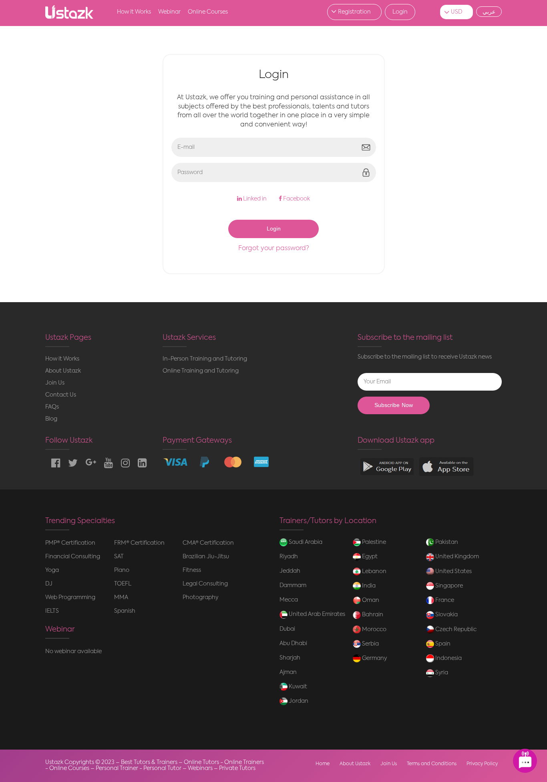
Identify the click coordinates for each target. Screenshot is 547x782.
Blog (51, 419)
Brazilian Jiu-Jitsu (206, 556)
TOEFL (122, 584)
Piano (121, 570)
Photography (200, 597)
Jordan (298, 701)
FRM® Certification (139, 543)
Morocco (373, 629)
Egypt (369, 556)
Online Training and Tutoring (201, 371)
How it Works (134, 12)
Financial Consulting (72, 556)
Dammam (293, 585)
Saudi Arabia (305, 542)
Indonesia (448, 658)
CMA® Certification (208, 543)
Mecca (289, 600)
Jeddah (290, 571)
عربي (489, 11)
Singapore (448, 586)
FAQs (52, 407)
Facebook (296, 199)
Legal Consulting (205, 584)
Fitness (192, 570)
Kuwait (297, 687)
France (444, 600)
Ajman (288, 672)
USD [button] (456, 12)
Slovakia (446, 615)
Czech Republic (455, 629)
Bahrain (372, 615)
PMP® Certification (70, 543)
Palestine (373, 542)
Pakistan (446, 542)
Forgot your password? (273, 248)
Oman (370, 600)
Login (400, 12)
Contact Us (60, 395)
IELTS (52, 611)
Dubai (287, 629)
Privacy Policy (482, 764)
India (368, 586)
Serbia (370, 644)
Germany (374, 658)
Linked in (254, 199)
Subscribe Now (393, 405)
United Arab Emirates (316, 614)
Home (323, 764)
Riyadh (289, 556)
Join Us (54, 383)
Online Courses (208, 12)
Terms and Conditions (432, 764)
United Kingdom (456, 556)
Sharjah (290, 658)
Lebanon (373, 571)
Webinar (169, 12)
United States (453, 571)
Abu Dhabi (293, 643)
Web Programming (70, 597)
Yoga (52, 570)
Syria (441, 673)
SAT (119, 556)
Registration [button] (354, 12)
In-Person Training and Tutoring (205, 359)
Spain (442, 644)
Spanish (124, 611)
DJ (48, 584)
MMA (121, 597)
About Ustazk (63, 371)
